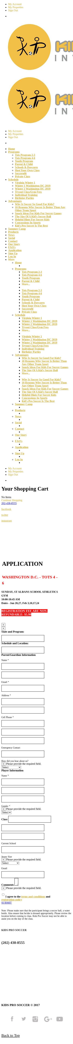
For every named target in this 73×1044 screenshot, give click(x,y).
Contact (12, 241)
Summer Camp (17, 228)
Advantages (22, 354)
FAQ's (11, 247)
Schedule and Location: (15, 643)
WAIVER (14, 980)
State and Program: (12, 631)
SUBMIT (6, 902)
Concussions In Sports (28, 222)
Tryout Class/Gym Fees (28, 191)
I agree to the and (25, 898)
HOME (6, 971)
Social (11, 238)
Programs (20, 268)
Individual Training (26, 194)
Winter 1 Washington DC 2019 (32, 185)
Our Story (14, 244)
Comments (7, 884)
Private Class (22, 176)
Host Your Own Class (27, 170)
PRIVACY (10, 976)
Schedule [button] (13, 179)
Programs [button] (14, 151)
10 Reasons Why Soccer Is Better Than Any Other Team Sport (44, 363)
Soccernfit (20, 173)
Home (11, 148)
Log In (12, 256)
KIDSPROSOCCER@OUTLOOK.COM (28, 955)
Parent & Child (24, 164)
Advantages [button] (15, 201)
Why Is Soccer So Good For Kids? (34, 204)
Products (13, 231)
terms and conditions (33, 896)
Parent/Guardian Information (18, 654)
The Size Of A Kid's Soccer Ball (33, 216)
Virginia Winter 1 (25, 182)
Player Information (12, 770)
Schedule (20, 314)
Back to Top (10, 1035)
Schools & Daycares (26, 167)
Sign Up (12, 253)
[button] (9, 503)
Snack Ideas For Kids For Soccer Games (38, 213)
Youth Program (24, 161)
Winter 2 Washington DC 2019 (32, 188)
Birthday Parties (24, 198)
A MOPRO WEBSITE (47, 980)
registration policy (11, 899)
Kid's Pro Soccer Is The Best (31, 225)
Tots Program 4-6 (25, 158)
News (11, 234)
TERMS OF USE (35, 971)
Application (15, 250)
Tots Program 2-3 (25, 154)
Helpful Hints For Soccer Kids (32, 219)
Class (4, 819)
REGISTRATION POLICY (49, 976)
